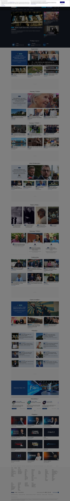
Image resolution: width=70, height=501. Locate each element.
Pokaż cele (62, 4)
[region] (35, 3)
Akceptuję (62, 2)
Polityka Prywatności (3, 5)
